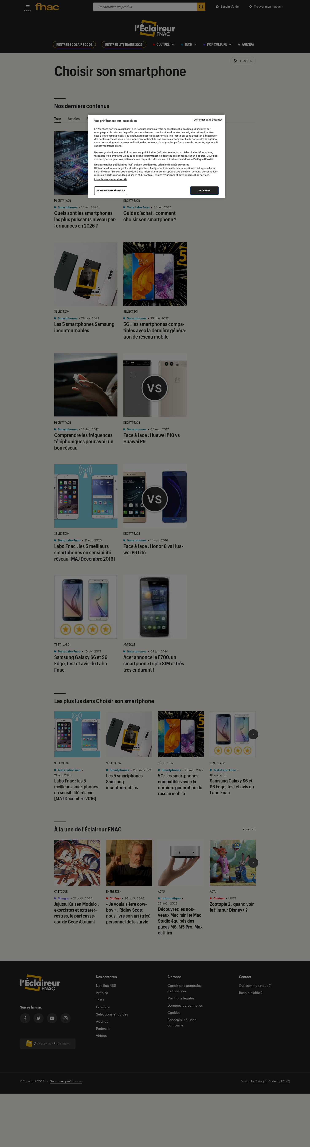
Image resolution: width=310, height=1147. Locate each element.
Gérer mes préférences (111, 190)
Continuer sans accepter (208, 119)
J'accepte (204, 190)
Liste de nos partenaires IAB (110, 179)
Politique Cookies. (203, 159)
